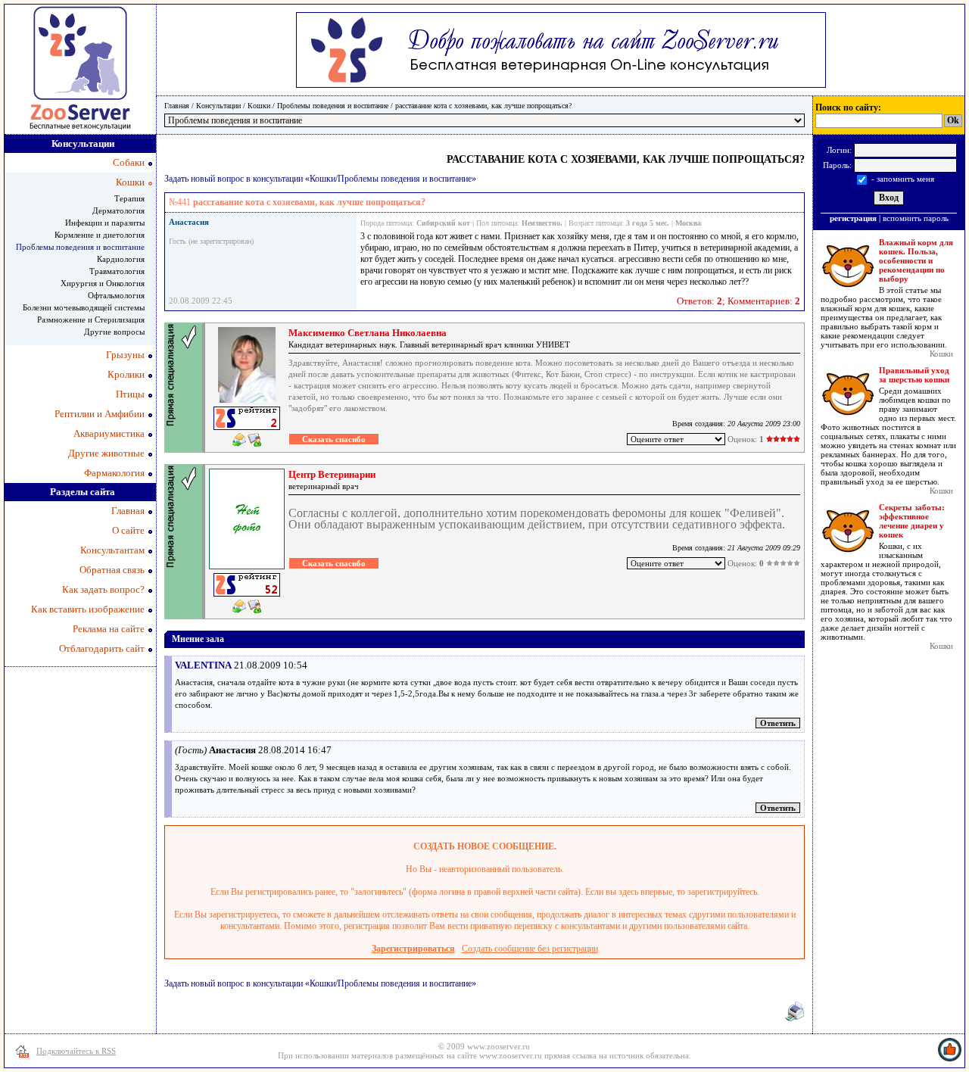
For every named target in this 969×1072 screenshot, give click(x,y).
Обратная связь (112, 569)
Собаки (129, 162)
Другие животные (106, 453)
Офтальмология (116, 295)
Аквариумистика (109, 433)
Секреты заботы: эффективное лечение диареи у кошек (912, 521)
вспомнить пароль (916, 218)
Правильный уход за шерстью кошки (914, 375)
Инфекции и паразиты (105, 222)
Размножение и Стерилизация (91, 319)
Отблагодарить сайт (102, 648)
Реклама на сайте (109, 628)
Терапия (129, 198)
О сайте (128, 530)
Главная (176, 105)
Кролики (126, 374)
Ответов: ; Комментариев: (738, 301)
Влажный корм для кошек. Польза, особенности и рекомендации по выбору (916, 260)
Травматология (117, 271)
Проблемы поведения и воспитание (332, 105)
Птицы (130, 394)
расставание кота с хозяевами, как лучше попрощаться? (483, 105)
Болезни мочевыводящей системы (84, 307)
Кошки (259, 105)
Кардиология (121, 258)
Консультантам (112, 550)
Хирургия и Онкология (103, 283)
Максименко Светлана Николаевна (367, 332)
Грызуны (125, 354)
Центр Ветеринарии (331, 474)
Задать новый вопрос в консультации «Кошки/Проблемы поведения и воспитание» (320, 178)
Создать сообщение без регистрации (530, 948)
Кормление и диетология (100, 234)
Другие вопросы (114, 331)
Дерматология (118, 210)
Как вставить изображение (88, 609)
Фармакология (114, 472)
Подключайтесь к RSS (76, 1050)
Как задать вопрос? (103, 589)
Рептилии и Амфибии (100, 413)
